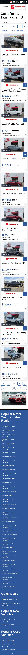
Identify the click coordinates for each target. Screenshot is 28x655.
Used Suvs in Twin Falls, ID (8, 641)
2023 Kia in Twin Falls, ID (7, 500)
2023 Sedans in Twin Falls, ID (8, 565)
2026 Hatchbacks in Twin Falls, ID (9, 535)
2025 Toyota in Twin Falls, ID (8, 461)
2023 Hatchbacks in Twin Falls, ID (9, 518)
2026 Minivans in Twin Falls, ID (9, 492)
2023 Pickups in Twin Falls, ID (8, 483)
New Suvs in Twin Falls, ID (8, 625)
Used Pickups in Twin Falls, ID (8, 645)
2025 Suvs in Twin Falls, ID (8, 448)
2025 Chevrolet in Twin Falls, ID (9, 526)
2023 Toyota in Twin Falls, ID (8, 487)
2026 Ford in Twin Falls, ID (8, 543)
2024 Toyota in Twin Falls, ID (8, 453)
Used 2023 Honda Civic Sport (13, 159)
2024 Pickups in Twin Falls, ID (8, 457)
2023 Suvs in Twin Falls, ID (8, 444)
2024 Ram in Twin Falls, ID (8, 513)
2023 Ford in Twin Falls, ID (8, 466)
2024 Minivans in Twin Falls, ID (9, 505)
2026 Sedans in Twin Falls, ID (8, 539)
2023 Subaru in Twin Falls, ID (8, 522)
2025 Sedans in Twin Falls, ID (8, 470)
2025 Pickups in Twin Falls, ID (8, 578)
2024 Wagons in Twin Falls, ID (9, 556)
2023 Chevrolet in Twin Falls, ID (9, 569)
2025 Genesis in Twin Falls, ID (8, 582)
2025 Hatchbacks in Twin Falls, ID (9, 574)
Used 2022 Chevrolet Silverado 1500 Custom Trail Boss (14, 90)
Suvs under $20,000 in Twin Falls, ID (10, 600)
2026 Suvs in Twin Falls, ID (8, 431)
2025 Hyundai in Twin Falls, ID (9, 587)
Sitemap (14, 653)
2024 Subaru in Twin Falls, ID (8, 479)
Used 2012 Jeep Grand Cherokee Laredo (11, 229)
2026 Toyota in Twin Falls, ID (8, 427)
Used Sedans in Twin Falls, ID (8, 650)
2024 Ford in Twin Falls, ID (8, 496)
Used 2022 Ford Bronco (11, 367)
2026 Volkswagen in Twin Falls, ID (9, 552)
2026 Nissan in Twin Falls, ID (8, 548)
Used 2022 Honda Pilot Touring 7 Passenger (14, 333)
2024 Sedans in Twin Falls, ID (8, 509)
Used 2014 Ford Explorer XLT (13, 263)
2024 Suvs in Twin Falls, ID (8, 440)
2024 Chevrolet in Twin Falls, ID (9, 474)
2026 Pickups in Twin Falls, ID (8, 435)
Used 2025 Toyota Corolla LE (13, 193)
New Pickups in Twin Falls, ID (8, 620)
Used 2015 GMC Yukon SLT (13, 124)
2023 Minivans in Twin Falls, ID (9, 561)
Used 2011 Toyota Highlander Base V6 (13, 55)
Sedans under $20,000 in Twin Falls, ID (11, 604)
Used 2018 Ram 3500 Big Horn (12, 298)
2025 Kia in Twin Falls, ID (7, 530)
